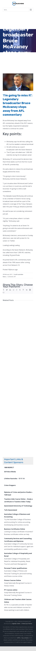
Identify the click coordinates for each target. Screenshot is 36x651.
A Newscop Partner (26, 623)
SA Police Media (10, 472)
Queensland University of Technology (18, 506)
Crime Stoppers (10, 485)
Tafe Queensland (10, 510)
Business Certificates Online (14, 529)
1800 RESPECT (9, 467)
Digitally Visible (16, 623)
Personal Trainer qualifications (15, 568)
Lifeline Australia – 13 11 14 (14, 479)
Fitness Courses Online (12, 580)
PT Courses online (10, 590)
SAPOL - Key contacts (23, 638)
